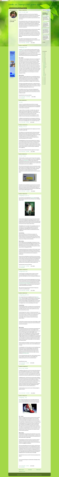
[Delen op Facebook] (33, 42)
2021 (44, 58)
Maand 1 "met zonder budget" (23, 12)
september (44, 66)
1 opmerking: (27, 362)
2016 (44, 78)
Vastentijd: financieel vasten (23, 271)
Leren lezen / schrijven (22, 156)
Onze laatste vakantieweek (45, 15)
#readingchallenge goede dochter (24, 295)
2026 (44, 52)
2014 (44, 80)
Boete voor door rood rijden (23, 368)
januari (44, 75)
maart (44, 73)
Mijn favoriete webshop (13, 8)
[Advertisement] (13, 36)
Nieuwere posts (21, 469)
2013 (44, 81)
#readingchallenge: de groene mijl (24, 195)
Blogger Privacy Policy (19, 474)
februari (44, 74)
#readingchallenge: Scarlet (23, 47)
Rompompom (26, 160)
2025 (44, 53)
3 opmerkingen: (27, 151)
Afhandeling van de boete (23, 126)
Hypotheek (19, 8)
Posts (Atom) (23, 471)
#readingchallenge (23, 267)
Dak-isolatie (21, 102)
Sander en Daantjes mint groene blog (24, 4)
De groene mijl (32, 197)
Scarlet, (20, 50)
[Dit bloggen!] (31, 42)
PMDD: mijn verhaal (45, 22)
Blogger (41, 474)
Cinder (23, 49)
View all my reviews (26, 353)
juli (43, 68)
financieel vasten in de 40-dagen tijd (24, 282)
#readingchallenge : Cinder (23, 397)
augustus (44, 67)
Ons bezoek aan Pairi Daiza (46, 28)
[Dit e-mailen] (31, 96)
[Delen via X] (32, 42)
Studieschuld (24, 8)
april (43, 72)
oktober (44, 65)
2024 (44, 54)
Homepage (30, 469)
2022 (44, 57)
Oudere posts (38, 469)
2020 (44, 59)
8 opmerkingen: (27, 42)
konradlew (33, 474)
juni (43, 69)
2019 (44, 60)
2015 (44, 79)
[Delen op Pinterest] (34, 42)
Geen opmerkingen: (28, 96)
